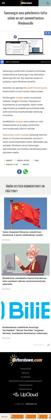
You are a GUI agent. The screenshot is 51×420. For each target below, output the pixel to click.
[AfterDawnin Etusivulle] (25, 3)
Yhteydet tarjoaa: (25, 389)
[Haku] (41, 3)
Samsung (9, 160)
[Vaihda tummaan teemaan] (48, 3)
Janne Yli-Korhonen (12, 62)
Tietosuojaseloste (26, 385)
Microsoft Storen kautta (35, 88)
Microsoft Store (12, 164)
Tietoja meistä (25, 369)
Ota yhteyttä (25, 377)
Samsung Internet (23, 160)
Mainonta (25, 373)
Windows (26, 164)
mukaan (20, 97)
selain (37, 160)
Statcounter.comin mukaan (16, 135)
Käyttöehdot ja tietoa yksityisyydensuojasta (25, 381)
